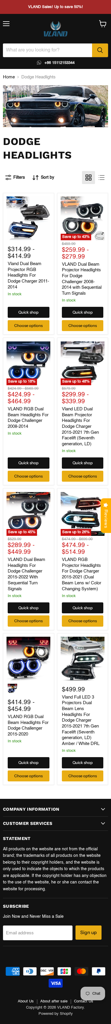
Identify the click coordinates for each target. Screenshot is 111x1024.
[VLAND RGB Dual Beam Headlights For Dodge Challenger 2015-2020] (28, 658)
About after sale (53, 1001)
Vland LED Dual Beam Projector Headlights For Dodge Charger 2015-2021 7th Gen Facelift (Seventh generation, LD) (80, 426)
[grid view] (88, 177)
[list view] (101, 177)
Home (9, 77)
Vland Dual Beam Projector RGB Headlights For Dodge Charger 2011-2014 (28, 275)
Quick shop (28, 312)
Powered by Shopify (55, 1014)
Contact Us (83, 1001)
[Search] (100, 50)
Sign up (88, 932)
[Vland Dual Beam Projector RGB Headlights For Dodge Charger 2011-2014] (28, 218)
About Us (26, 1001)
